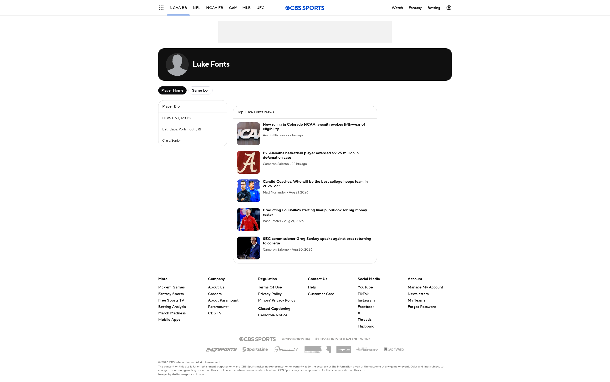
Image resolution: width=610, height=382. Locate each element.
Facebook (366, 306)
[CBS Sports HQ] (296, 338)
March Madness (172, 313)
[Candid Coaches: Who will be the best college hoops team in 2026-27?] (248, 190)
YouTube (365, 287)
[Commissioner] (318, 347)
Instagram (366, 300)
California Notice (272, 315)
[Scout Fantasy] (367, 349)
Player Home (172, 90)
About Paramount (223, 300)
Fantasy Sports (171, 294)
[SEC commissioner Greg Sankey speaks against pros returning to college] (248, 248)
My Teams (416, 300)
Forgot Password (422, 306)
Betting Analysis (172, 306)
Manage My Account (425, 287)
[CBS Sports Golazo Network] (343, 338)
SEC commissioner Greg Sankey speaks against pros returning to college (317, 241)
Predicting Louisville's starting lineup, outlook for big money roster (315, 212)
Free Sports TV (171, 300)
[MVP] (343, 347)
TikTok (363, 294)
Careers (215, 294)
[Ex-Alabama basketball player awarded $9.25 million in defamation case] (248, 162)
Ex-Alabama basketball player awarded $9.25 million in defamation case (311, 155)
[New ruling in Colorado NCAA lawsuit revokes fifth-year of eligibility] (248, 133)
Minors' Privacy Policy (276, 300)
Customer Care (321, 294)
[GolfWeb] (394, 349)
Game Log (200, 90)
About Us (216, 287)
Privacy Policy (270, 294)
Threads (364, 319)
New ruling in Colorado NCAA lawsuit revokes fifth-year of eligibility (314, 126)
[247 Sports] (221, 348)
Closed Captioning (274, 308)
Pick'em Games (171, 287)
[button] (161, 7)
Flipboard (366, 326)
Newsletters (418, 294)
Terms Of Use (270, 287)
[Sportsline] (255, 348)
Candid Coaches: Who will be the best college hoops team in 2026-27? (315, 184)
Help (312, 287)
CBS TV (215, 313)
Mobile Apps (169, 319)
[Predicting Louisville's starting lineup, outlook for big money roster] (248, 219)
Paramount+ (218, 306)
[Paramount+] (286, 348)
